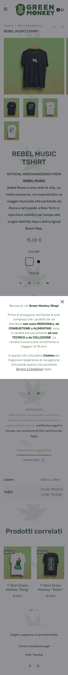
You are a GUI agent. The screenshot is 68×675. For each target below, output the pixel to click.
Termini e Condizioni (29, 369)
